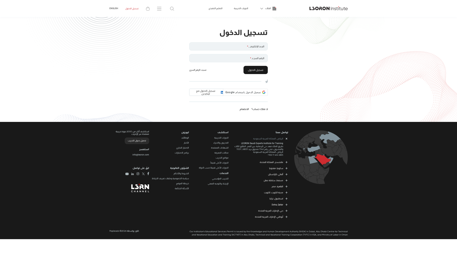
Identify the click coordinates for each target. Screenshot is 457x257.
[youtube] (127, 174)
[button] (209, 132)
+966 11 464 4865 (275, 155)
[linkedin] (131, 174)
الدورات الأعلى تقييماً (219, 163)
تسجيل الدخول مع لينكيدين (205, 92)
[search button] (172, 8)
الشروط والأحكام (181, 173)
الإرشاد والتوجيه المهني (218, 183)
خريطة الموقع (182, 183)
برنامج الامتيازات (182, 153)
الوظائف (185, 138)
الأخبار (186, 143)
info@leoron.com (140, 154)
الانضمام (244, 109)
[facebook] (147, 174)
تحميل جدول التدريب (137, 140)
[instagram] (136, 174)
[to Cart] (148, 8)
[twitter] (142, 174)
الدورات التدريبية (241, 8)
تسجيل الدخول (132, 8)
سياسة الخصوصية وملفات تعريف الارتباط (170, 178)
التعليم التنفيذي (215, 8)
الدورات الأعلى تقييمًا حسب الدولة (213, 168)
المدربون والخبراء (221, 143)
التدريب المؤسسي (220, 178)
